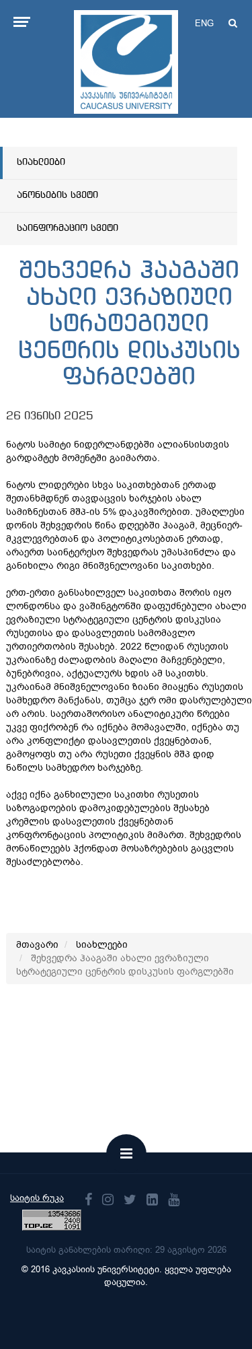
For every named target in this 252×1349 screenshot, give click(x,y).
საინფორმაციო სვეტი (67, 228)
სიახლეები (41, 162)
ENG (204, 23)
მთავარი (37, 944)
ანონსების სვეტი (57, 195)
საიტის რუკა (37, 1198)
